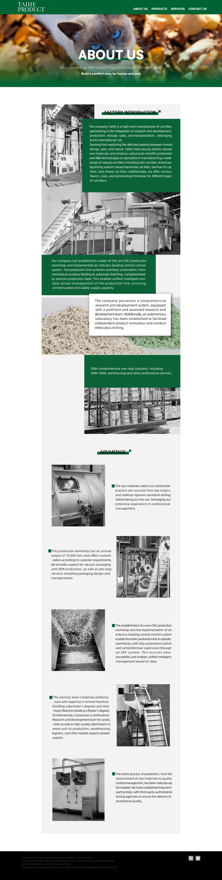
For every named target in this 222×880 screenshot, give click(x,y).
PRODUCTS (159, 9)
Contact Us (197, 9)
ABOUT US (140, 9)
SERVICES (178, 9)
